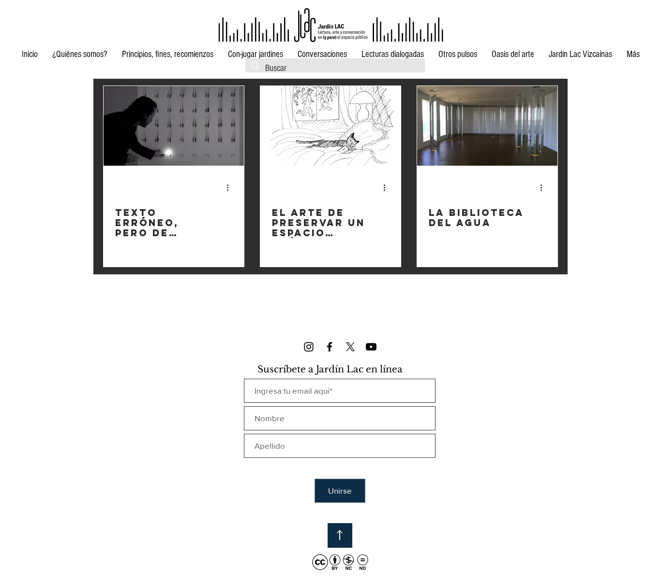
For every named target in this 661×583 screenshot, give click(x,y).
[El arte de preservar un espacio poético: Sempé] (330, 126)
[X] (350, 347)
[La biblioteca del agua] (487, 126)
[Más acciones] (231, 187)
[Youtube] (371, 347)
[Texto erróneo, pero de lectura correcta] (174, 126)
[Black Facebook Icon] (329, 347)
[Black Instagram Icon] (308, 347)
